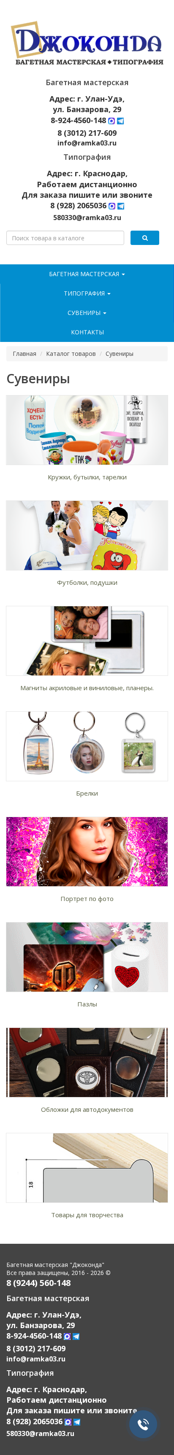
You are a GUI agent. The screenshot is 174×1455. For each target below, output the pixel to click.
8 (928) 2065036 (78, 205)
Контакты (87, 332)
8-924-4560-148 (79, 120)
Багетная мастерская (85, 274)
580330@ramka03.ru (87, 217)
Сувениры (85, 313)
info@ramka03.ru (87, 143)
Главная (24, 354)
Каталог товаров (71, 354)
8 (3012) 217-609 (87, 133)
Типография (85, 293)
